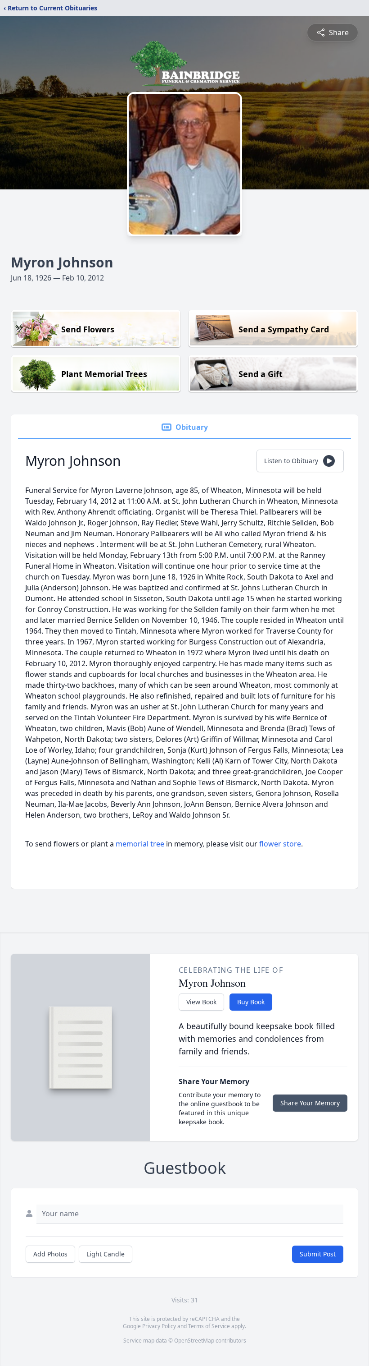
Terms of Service (209, 1326)
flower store (280, 844)
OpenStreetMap (194, 1340)
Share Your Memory (310, 1103)
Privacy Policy (159, 1326)
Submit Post (318, 1254)
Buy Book (251, 1002)
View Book (201, 1002)
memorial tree (140, 844)
